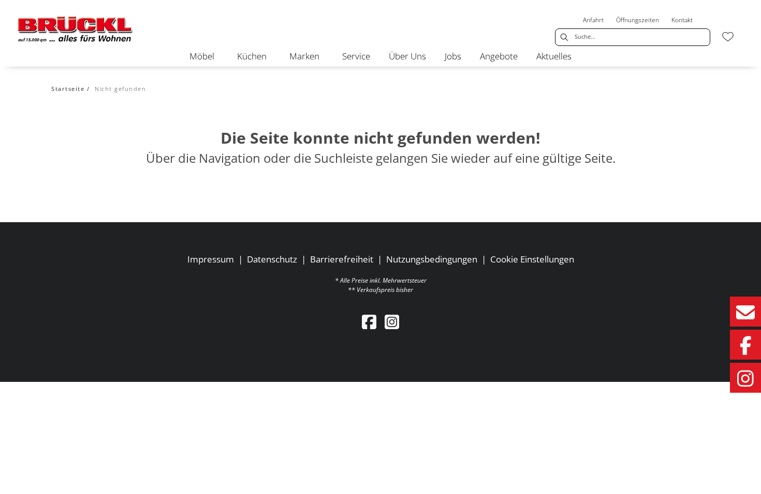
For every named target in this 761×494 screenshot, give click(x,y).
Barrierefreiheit (341, 259)
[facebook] (369, 322)
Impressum (210, 259)
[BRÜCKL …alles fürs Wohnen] (75, 28)
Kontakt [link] (682, 20)
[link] (201, 56)
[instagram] (392, 322)
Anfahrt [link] (593, 20)
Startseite (67, 88)
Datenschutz (272, 259)
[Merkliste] (728, 36)
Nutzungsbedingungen (431, 259)
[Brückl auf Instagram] (745, 378)
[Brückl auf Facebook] (745, 345)
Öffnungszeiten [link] (637, 20)
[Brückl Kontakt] (745, 312)
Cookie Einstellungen (532, 259)
